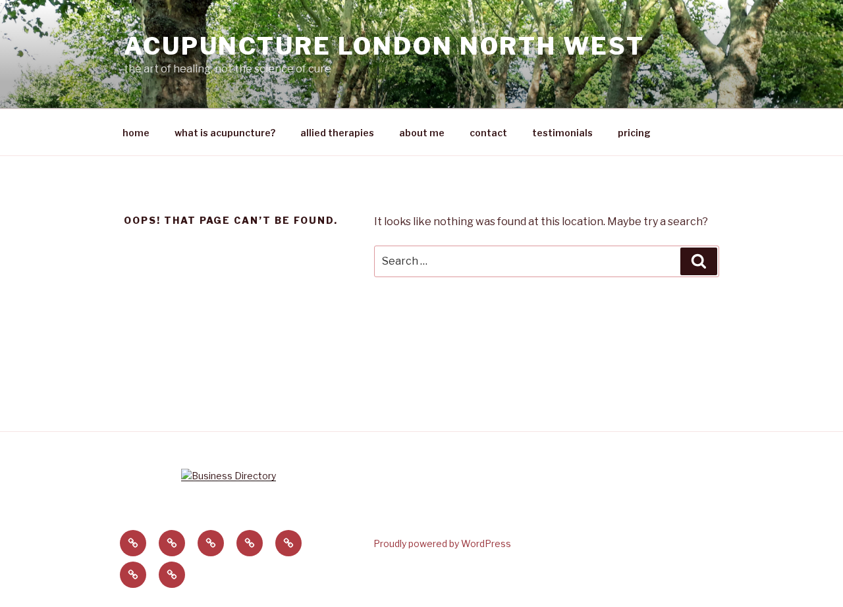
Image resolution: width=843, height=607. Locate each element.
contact (488, 132)
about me (422, 132)
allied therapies (337, 132)
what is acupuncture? (225, 132)
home (136, 132)
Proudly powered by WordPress (442, 543)
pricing (634, 132)
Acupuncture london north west (384, 46)
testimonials (562, 132)
